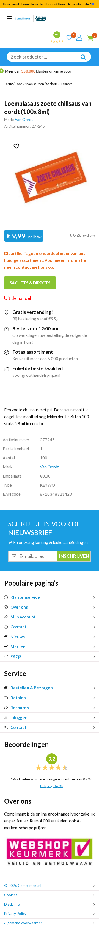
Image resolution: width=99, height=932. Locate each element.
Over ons (19, 606)
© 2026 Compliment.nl (22, 885)
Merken (18, 646)
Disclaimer (12, 904)
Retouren (19, 707)
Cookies (10, 895)
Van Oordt (24, 119)
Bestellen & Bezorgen (31, 687)
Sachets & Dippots (59, 84)
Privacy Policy (15, 913)
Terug (8, 84)
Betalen (18, 697)
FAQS (15, 656)
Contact (18, 626)
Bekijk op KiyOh (51, 786)
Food (19, 84)
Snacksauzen (34, 84)
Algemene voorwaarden (23, 923)
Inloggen (19, 717)
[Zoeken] (80, 61)
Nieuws (17, 636)
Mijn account (23, 616)
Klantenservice (25, 597)
